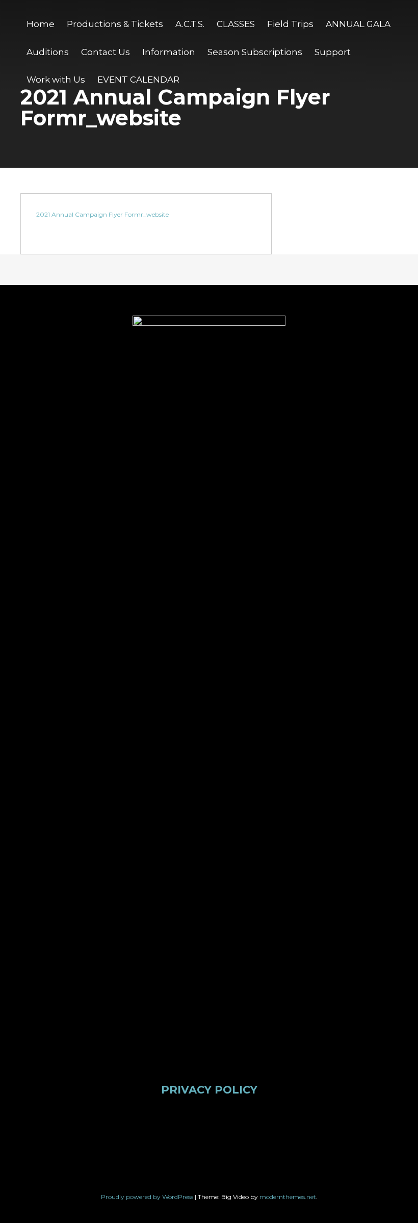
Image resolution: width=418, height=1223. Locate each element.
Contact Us (105, 52)
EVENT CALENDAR (138, 79)
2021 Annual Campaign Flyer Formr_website (102, 214)
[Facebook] (118, 1128)
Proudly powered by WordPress (148, 1197)
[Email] (263, 1128)
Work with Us (56, 79)
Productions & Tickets (115, 24)
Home (41, 24)
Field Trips (290, 24)
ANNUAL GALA (358, 24)
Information (168, 52)
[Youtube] (227, 1128)
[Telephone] (299, 1128)
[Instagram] (191, 1128)
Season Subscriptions (254, 52)
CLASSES (236, 24)
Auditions (48, 52)
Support (333, 52)
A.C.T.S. (189, 24)
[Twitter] (155, 1128)
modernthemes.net (287, 1197)
